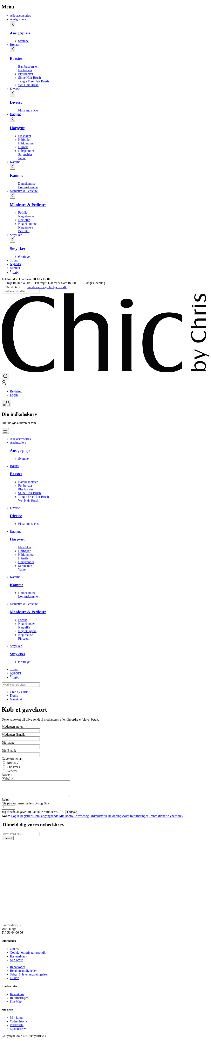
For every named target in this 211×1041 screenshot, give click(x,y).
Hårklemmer (26, 143)
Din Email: (9, 750)
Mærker (15, 268)
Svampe (23, 41)
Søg (16, 272)
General (11, 771)
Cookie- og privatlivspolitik (28, 952)
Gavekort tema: (12, 758)
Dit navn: (8, 742)
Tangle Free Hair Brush (33, 81)
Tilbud (14, 260)
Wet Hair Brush (28, 85)
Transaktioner (157, 816)
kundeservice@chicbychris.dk (47, 287)
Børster (14, 44)
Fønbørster (25, 70)
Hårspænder (26, 150)
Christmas (13, 767)
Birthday (12, 762)
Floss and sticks (28, 110)
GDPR (14, 978)
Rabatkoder (17, 967)
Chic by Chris (19, 692)
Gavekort (16, 699)
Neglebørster (26, 216)
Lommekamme (28, 187)
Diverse (15, 88)
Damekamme (26, 183)
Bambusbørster (28, 66)
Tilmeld (7, 838)
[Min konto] (4, 384)
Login (14, 395)
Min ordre (16, 960)
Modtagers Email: (13, 734)
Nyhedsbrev (175, 816)
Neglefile (24, 220)
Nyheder (15, 264)
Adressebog (81, 816)
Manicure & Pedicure (24, 191)
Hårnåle (23, 147)
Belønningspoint (118, 816)
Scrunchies (25, 154)
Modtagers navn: (12, 726)
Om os (14, 949)
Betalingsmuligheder (23, 970)
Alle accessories (20, 15)
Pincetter (23, 231)
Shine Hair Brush (29, 77)
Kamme (15, 162)
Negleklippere (27, 223)
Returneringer (139, 816)
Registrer (16, 391)
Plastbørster (25, 74)
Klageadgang (18, 956)
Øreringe (24, 256)
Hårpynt (15, 114)
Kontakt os (17, 994)
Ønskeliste (16, 1025)
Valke (22, 158)
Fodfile (22, 212)
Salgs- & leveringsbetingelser (29, 974)
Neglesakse (25, 227)
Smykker (16, 235)
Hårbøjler (24, 139)
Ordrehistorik (98, 816)
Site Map (16, 1001)
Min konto (66, 816)
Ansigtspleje (18, 19)
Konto (14, 695)
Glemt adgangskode (45, 816)
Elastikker (24, 136)
